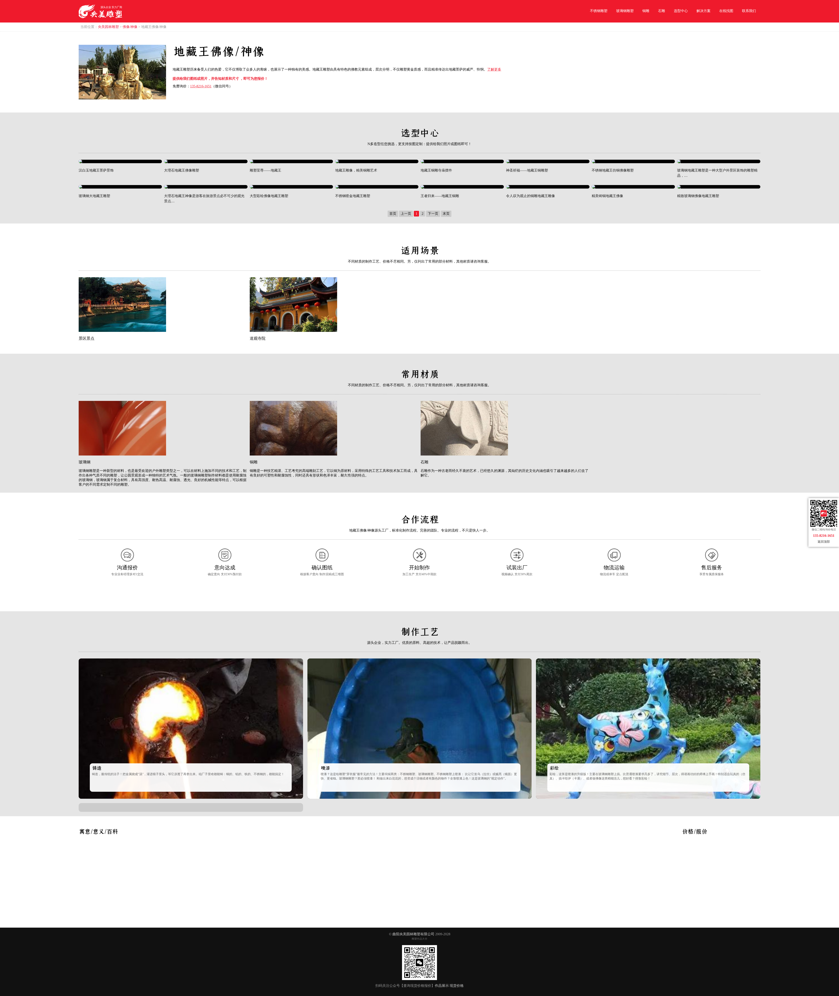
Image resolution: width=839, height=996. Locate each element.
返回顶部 (824, 541)
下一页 (433, 213)
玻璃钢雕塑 (625, 11)
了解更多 (494, 69)
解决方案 (704, 11)
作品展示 (442, 985)
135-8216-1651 (200, 86)
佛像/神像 (130, 27)
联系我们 (749, 11)
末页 (446, 213)
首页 (392, 213)
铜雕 (645, 11)
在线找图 (726, 11)
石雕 (661, 11)
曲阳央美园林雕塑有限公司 (413, 934)
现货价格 (457, 985)
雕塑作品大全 (419, 938)
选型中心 (681, 11)
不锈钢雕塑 (598, 11)
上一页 (406, 213)
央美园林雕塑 (108, 27)
